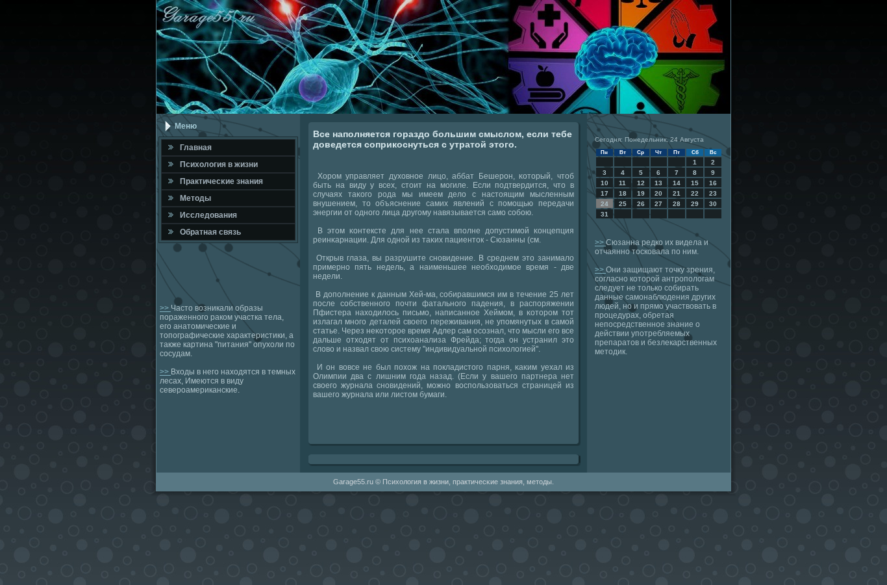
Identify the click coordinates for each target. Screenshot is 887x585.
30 (713, 203)
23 (713, 193)
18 (623, 193)
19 (641, 193)
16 (713, 183)
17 (604, 193)
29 (695, 203)
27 (658, 203)
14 (677, 183)
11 (622, 183)
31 (604, 214)
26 (641, 203)
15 (695, 183)
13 (658, 183)
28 (677, 203)
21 (677, 193)
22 (695, 193)
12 (641, 183)
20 (658, 193)
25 (623, 203)
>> (165, 308)
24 (604, 203)
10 (604, 183)
